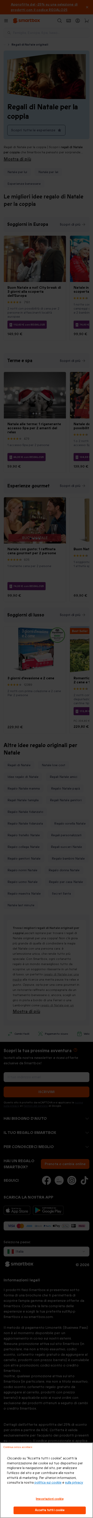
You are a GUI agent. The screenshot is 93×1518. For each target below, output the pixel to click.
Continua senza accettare (17, 1447)
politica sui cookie (48, 1483)
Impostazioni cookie (49, 1499)
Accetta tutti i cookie (50, 1510)
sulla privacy (74, 1483)
